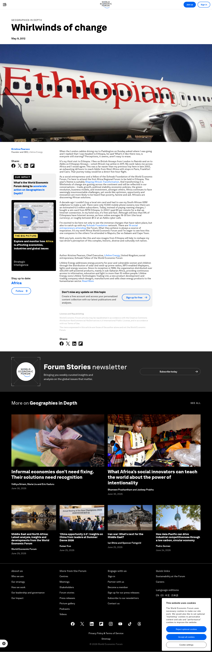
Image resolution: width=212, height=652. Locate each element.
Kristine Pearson (20, 149)
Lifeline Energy (112, 255)
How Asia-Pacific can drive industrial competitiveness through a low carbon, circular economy (178, 537)
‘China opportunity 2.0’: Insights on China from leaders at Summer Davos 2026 (81, 537)
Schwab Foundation (97, 225)
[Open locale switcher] (4, 643)
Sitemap (106, 638)
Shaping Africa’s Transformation (102, 181)
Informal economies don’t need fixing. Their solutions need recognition (52, 474)
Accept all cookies (186, 637)
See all (196, 403)
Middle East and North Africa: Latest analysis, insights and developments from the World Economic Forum (30, 539)
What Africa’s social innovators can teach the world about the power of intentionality (152, 477)
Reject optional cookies (186, 629)
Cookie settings (186, 645)
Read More (88, 281)
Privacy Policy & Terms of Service (106, 633)
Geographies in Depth (26, 20)
